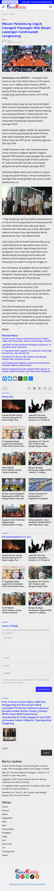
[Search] (50, 7)
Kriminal (5, 810)
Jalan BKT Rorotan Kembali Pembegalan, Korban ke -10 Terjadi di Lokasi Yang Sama (26, 346)
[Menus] (4, 7)
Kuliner (5, 814)
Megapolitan (7, 818)
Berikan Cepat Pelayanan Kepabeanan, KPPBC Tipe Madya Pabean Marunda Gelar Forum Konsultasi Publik (13, 496)
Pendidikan (6, 833)
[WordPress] (18, 877)
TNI (3, 847)
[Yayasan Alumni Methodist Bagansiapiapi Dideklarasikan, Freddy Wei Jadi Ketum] (13, 510)
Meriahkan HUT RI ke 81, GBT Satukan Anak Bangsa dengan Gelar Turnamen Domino (24, 358)
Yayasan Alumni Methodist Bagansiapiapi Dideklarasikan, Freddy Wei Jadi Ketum (13, 522)
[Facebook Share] (29, 388)
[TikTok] (32, 877)
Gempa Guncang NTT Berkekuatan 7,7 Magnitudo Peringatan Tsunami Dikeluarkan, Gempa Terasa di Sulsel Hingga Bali (39, 496)
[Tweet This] (34, 388)
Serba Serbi (7, 844)
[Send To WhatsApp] (50, 388)
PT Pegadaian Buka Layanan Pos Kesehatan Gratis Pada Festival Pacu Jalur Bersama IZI (27, 352)
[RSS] (37, 877)
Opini (4, 825)
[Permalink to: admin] (4, 41)
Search (5, 748)
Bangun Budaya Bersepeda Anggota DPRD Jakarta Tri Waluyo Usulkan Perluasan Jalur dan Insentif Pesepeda (26, 370)
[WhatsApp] (27, 877)
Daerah (5, 806)
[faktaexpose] (16, 7)
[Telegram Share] (45, 388)
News (4, 19)
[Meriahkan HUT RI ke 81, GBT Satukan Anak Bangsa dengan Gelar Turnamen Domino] (40, 432)
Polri (4, 840)
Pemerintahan (8, 829)
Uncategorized (8, 851)
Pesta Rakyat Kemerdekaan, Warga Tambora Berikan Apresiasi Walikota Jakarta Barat (26, 364)
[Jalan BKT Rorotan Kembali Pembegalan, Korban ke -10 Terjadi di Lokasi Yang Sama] (40, 406)
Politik (4, 836)
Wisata (5, 855)
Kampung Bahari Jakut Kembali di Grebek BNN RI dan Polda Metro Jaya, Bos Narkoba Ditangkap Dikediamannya (40, 522)
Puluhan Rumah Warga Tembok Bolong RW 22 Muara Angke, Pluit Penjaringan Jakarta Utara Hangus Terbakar (27, 339)
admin (9, 40)
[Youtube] (22, 877)
